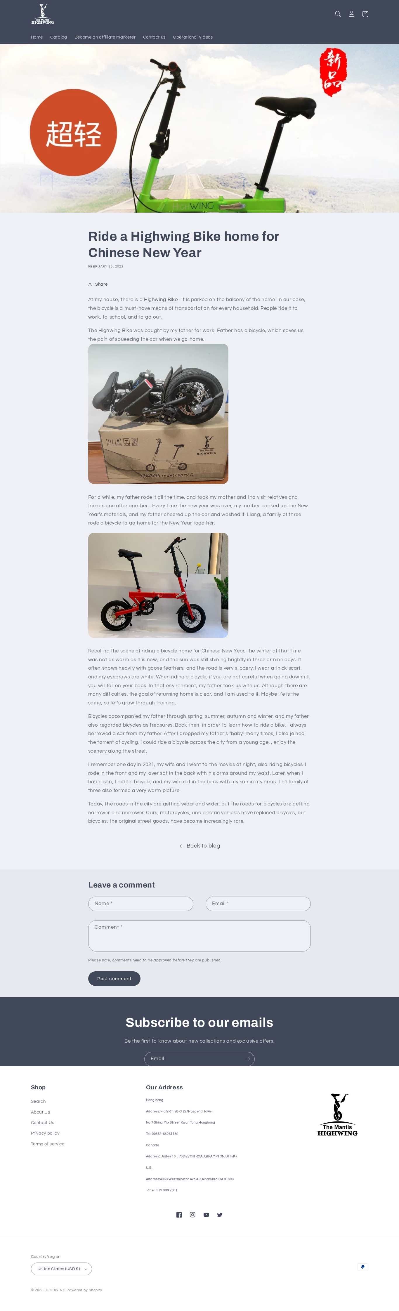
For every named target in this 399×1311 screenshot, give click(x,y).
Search (38, 1101)
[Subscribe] (247, 1059)
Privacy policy (45, 1133)
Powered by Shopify (84, 1290)
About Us (40, 1112)
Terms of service (48, 1144)
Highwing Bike (161, 299)
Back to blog (203, 846)
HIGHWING (55, 1290)
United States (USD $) (58, 1269)
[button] (338, 14)
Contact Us (42, 1123)
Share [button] (101, 284)
